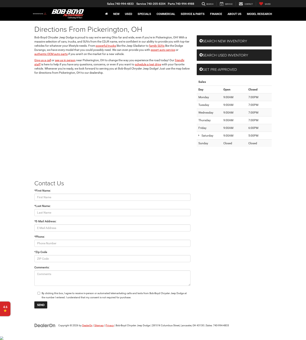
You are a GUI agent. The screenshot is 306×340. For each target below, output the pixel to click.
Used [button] (128, 14)
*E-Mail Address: (45, 221)
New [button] (116, 14)
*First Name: (42, 190)
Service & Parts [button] (193, 14)
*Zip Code (40, 252)
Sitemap (99, 325)
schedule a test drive (148, 64)
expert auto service (163, 49)
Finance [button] (216, 14)
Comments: (42, 267)
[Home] (106, 14)
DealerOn (87, 325)
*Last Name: (42, 206)
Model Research (259, 14)
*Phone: (39, 236)
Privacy (110, 325)
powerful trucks (106, 45)
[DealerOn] (45, 325)
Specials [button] (144, 14)
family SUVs (156, 45)
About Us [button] (234, 14)
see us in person (65, 60)
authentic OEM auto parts (51, 54)
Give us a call (42, 60)
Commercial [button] (166, 14)
